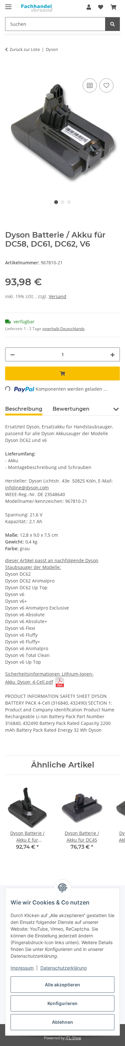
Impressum (22, 968)
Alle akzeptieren (62, 984)
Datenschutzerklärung (63, 968)
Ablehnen (62, 1022)
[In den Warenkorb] (10, 69)
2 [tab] (62, 202)
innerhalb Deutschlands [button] (63, 328)
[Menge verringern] (12, 354)
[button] (89, 7)
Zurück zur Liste (25, 49)
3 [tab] (69, 202)
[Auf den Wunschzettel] (106, 85)
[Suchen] (112, 24)
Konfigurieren (62, 1003)
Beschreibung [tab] (23, 409)
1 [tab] (56, 202)
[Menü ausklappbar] (8, 4)
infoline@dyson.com (27, 487)
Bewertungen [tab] (71, 409)
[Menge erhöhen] (112, 354)
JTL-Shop (73, 1038)
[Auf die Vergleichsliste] (90, 85)
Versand (57, 296)
